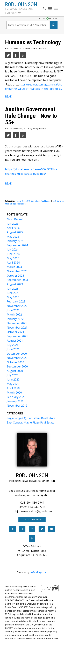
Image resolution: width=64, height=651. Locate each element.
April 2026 (13, 228)
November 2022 (17, 306)
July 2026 (12, 223)
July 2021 (12, 345)
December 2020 (17, 353)
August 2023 (15, 284)
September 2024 (17, 245)
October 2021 (15, 332)
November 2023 (17, 271)
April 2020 (13, 388)
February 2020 (16, 397)
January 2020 (15, 401)
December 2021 (17, 323)
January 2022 (15, 319)
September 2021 (17, 336)
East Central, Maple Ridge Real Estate (30, 422)
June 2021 (13, 349)
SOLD (55, 18)
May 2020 (13, 384)
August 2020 (15, 371)
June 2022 (13, 310)
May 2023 (13, 297)
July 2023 (12, 288)
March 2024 (14, 267)
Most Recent (15, 219)
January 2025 (15, 241)
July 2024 (12, 249)
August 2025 (15, 232)
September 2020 (17, 366)
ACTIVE (42, 18)
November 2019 (17, 405)
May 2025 (13, 236)
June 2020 (13, 379)
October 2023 (15, 275)
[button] (31, 519)
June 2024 (13, 254)
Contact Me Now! (32, 519)
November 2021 (17, 327)
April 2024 (13, 262)
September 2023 (17, 280)
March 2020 (14, 392)
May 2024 (13, 258)
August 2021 (15, 340)
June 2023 (13, 293)
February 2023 (16, 301)
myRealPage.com (38, 572)
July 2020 (12, 375)
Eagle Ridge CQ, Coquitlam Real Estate (34, 201)
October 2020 (15, 362)
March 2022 (14, 314)
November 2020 (17, 358)
